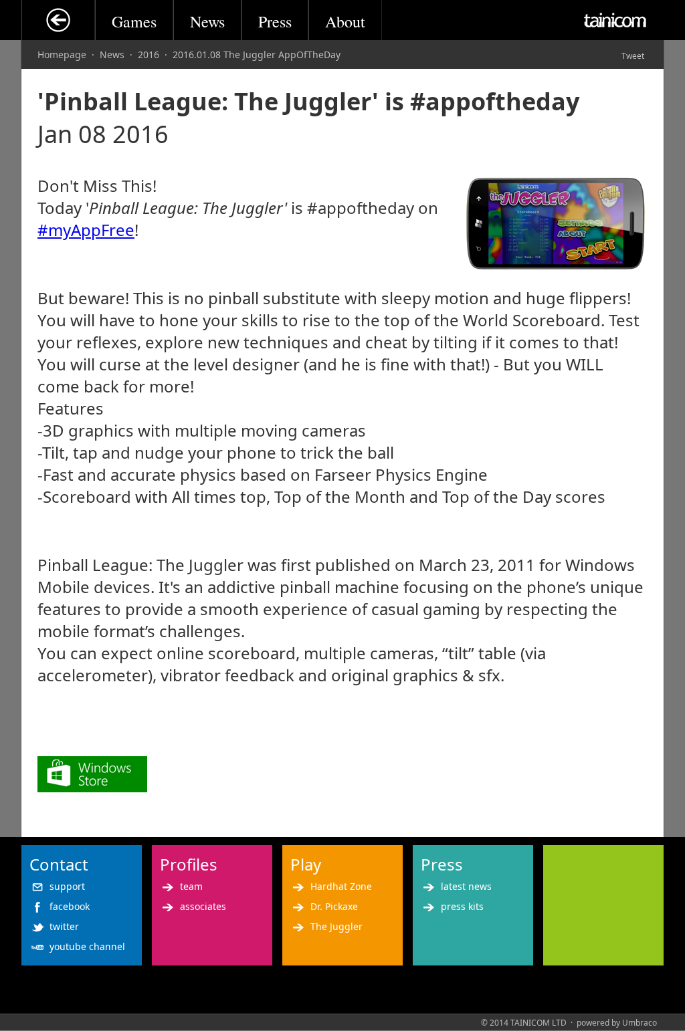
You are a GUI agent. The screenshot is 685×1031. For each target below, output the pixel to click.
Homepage (61, 54)
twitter (64, 926)
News (207, 21)
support (67, 886)
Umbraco (639, 1022)
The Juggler (336, 926)
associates (203, 906)
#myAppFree (85, 230)
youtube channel (87, 946)
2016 (148, 54)
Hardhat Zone (341, 886)
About (345, 21)
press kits (462, 906)
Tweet (632, 56)
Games (134, 21)
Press (275, 21)
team (191, 886)
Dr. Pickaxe (334, 906)
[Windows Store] (92, 786)
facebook (70, 906)
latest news (466, 886)
